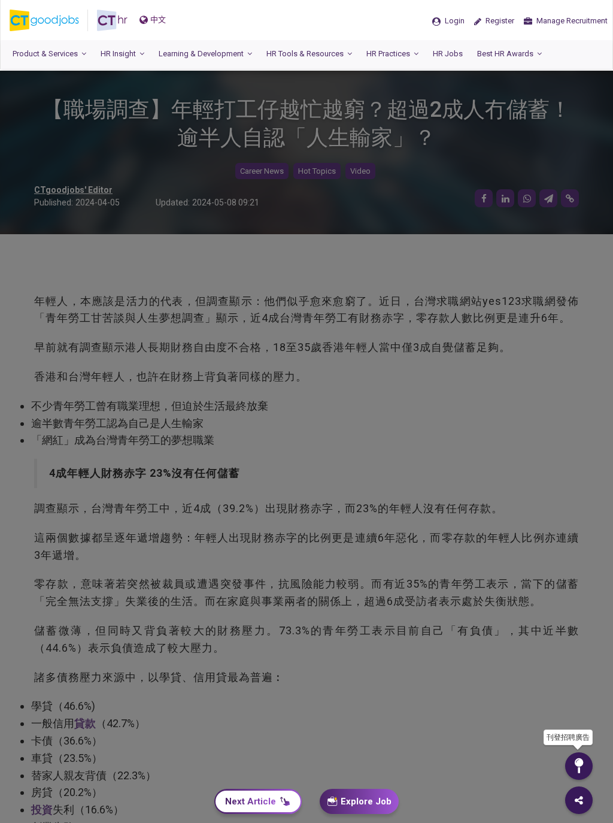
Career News (262, 171)
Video (360, 171)
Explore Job (366, 801)
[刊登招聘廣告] (579, 766)
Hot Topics (317, 171)
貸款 (85, 723)
